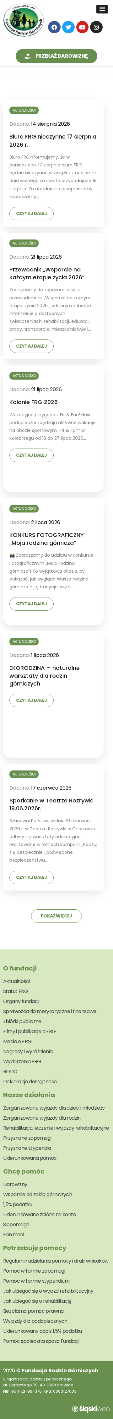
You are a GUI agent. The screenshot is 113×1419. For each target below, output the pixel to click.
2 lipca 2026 (45, 522)
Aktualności (24, 110)
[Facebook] (54, 27)
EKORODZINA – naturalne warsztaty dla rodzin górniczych (44, 675)
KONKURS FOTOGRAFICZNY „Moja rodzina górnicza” (46, 539)
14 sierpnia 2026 (50, 124)
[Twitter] (68, 27)
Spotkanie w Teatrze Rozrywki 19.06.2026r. (51, 804)
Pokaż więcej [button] (56, 916)
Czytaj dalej (31, 213)
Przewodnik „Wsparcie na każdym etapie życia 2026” (47, 273)
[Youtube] (82, 27)
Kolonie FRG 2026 (33, 402)
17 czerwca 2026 (51, 787)
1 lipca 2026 (45, 655)
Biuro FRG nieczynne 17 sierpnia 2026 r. (52, 140)
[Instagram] (96, 27)
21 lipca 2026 (46, 256)
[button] (102, 9)
